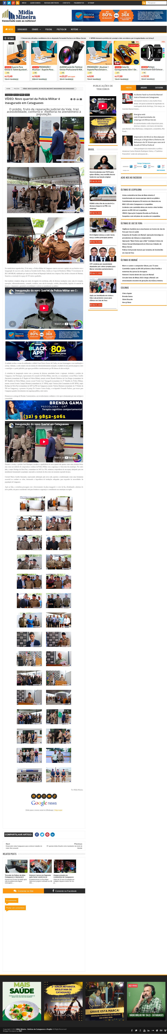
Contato (66, 3)
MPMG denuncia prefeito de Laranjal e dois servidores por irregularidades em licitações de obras (85, 38)
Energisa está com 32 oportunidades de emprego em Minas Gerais (145, 117)
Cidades (35, 29)
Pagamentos (79, 3)
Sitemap (91, 3)
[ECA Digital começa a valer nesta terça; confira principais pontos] (103, 220)
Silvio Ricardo (127, 299)
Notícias (74, 29)
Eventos (16, 94)
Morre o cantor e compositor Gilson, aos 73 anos (140, 266)
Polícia (16, 88)
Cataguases (22, 29)
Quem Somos (35, 3)
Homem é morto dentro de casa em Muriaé (138, 275)
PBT (20, 1031)
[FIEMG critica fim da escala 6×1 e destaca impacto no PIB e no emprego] (103, 189)
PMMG (22, 94)
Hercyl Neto (126, 302)
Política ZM (61, 29)
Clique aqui (58, 810)
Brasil (91, 149)
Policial (48, 29)
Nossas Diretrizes (51, 3)
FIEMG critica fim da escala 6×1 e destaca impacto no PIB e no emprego (102, 206)
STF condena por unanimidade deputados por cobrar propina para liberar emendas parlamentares (102, 266)
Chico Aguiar (127, 293)
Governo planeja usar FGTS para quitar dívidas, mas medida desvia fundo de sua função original (102, 174)
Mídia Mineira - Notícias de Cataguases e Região (34, 1029)
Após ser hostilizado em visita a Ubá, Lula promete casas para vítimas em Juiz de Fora (101, 298)
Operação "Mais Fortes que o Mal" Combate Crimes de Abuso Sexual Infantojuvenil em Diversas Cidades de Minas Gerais (142, 244)
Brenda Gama (127, 296)
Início (24, 3)
